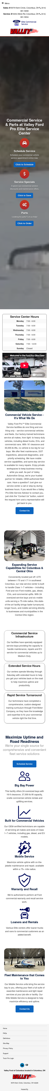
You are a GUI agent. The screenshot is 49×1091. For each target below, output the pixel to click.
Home (5, 1028)
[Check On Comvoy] (27, 1065)
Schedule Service (24, 763)
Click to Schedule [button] (24, 164)
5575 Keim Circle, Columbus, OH (25, 7)
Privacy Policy (8, 1048)
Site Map (6, 1043)
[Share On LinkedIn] (22, 1065)
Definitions (6, 1038)
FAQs (5, 1033)
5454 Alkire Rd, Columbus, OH (26, 13)
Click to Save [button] (24, 195)
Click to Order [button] (24, 223)
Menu (7, 3)
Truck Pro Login (8, 1058)
